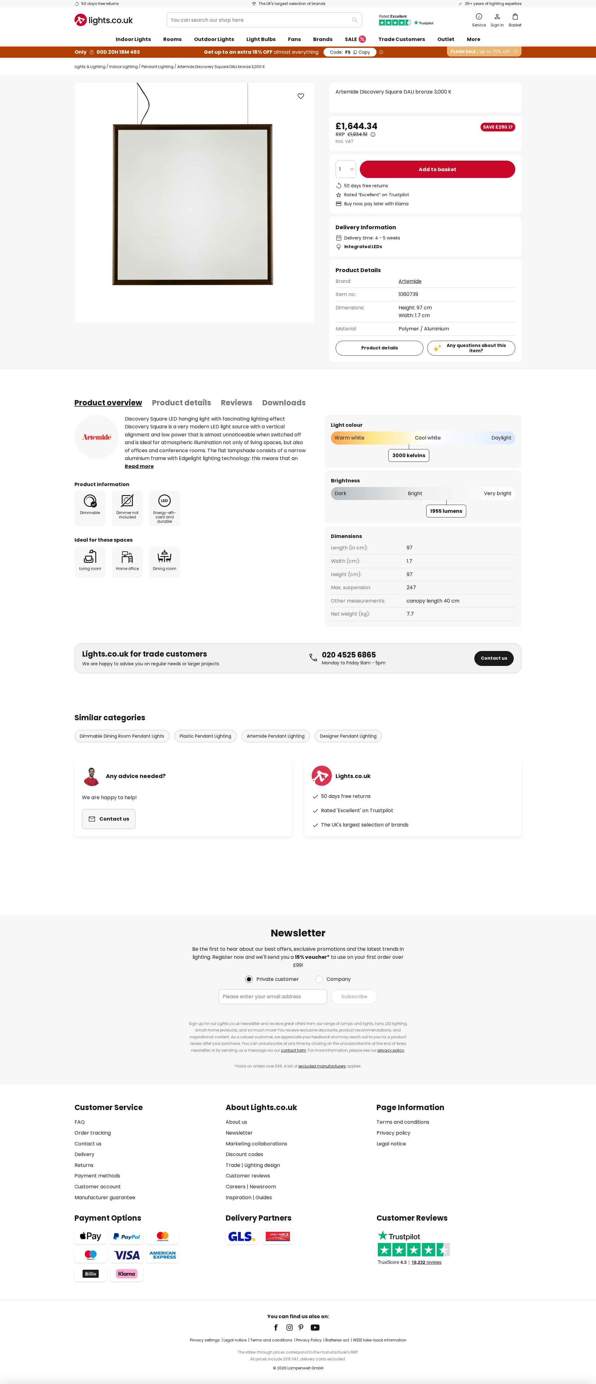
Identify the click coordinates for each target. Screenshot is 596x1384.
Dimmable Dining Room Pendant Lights (122, 736)
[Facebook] (280, 1327)
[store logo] (103, 20)
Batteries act (337, 1340)
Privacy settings (205, 1340)
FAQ (79, 1122)
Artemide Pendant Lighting (276, 736)
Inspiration (238, 1197)
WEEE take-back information (379, 1340)
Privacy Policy (309, 1340)
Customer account (97, 1186)
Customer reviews (248, 1175)
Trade (233, 1165)
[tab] (108, 403)
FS (350, 52)
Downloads (284, 403)
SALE (351, 39)
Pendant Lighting (158, 66)
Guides (263, 1197)
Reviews (236, 403)
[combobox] (264, 20)
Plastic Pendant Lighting (205, 736)
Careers (236, 1186)
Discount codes (244, 1154)
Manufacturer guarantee (104, 1197)
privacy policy (390, 1050)
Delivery (84, 1154)
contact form (293, 1050)
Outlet (445, 39)
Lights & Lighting (90, 66)
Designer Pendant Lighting (348, 736)
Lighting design (262, 1165)
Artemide (410, 281)
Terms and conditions (403, 1122)
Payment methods (97, 1175)
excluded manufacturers (322, 1066)
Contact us (494, 658)
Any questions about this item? (476, 348)
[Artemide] (96, 437)
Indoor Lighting (123, 66)
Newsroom (263, 1186)
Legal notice (391, 1143)
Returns (83, 1165)
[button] (301, 96)
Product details (181, 403)
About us (236, 1122)
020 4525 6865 (349, 655)
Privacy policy (393, 1132)
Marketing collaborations (256, 1143)
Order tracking (92, 1132)
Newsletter (239, 1132)
